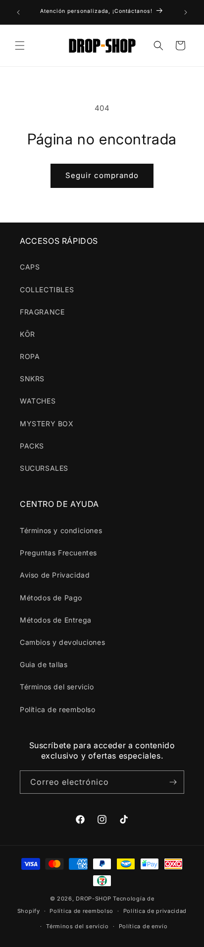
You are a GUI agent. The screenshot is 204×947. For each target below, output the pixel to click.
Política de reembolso (58, 709)
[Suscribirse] (173, 782)
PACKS (32, 446)
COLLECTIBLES (47, 289)
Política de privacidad (155, 910)
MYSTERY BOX (47, 423)
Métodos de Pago (51, 597)
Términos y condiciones (61, 530)
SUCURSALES (44, 468)
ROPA (30, 356)
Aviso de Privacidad (55, 575)
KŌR (27, 334)
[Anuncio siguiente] (186, 12)
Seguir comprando (102, 175)
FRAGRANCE (42, 312)
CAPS (30, 267)
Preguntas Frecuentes (58, 552)
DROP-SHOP (93, 898)
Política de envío (143, 926)
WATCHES (37, 401)
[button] (20, 45)
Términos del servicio (57, 686)
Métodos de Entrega (56, 620)
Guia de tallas (43, 664)
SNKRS (32, 378)
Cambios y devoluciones (62, 642)
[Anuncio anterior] (18, 12)
